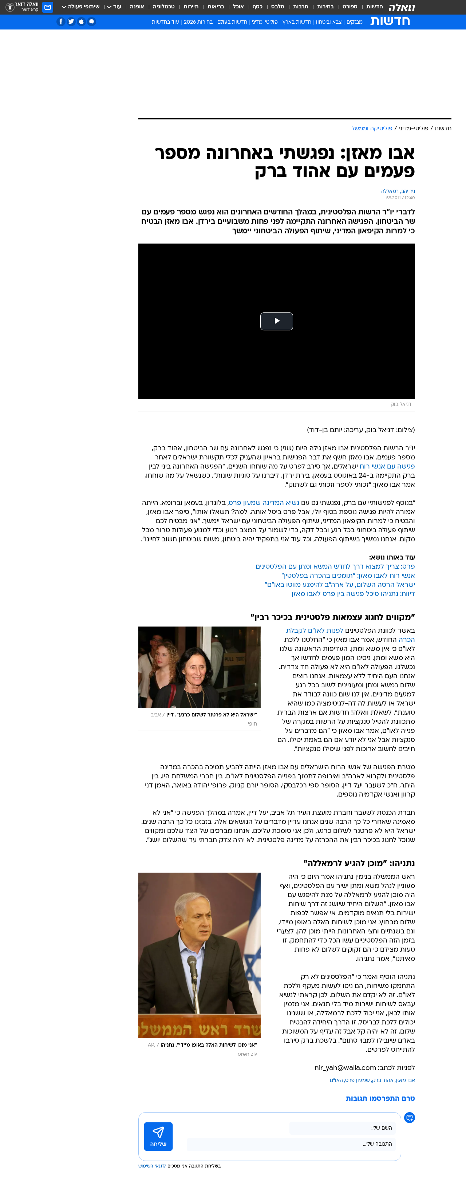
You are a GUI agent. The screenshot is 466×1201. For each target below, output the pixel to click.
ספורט (350, 7)
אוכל (238, 7)
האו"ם (336, 1080)
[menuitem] (370, 7)
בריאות (216, 7)
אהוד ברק (383, 1080)
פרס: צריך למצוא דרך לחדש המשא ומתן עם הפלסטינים (335, 567)
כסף (257, 7)
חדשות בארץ (297, 22)
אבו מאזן (405, 1080)
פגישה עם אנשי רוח (387, 466)
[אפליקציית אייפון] (81, 21)
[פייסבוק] (61, 21)
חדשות (374, 7)
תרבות (300, 7)
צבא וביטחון (329, 22)
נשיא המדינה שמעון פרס (264, 503)
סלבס (277, 7)
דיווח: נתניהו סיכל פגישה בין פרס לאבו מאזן (353, 594)
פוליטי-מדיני (265, 22)
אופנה (137, 7)
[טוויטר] (71, 21)
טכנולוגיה (164, 7)
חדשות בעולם (232, 22)
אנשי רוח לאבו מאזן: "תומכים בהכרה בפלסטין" (348, 576)
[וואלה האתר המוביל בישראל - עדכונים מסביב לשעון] (402, 7)
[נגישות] (10, 7)
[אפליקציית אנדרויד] (91, 21)
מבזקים (355, 22)
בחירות (325, 7)
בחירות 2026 (198, 22)
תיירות (191, 7)
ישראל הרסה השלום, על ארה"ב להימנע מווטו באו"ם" (340, 585)
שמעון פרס (357, 1080)
